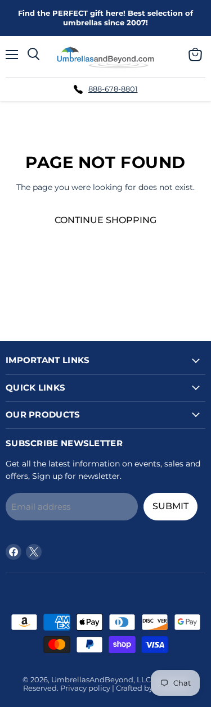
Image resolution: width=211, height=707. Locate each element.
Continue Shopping (105, 220)
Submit (170, 506)
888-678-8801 (113, 88)
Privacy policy (85, 687)
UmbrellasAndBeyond (92, 679)
